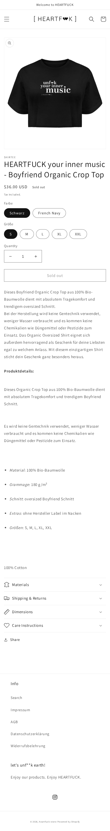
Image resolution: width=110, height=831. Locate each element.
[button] (7, 19)
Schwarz (17, 213)
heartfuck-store (48, 821)
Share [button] (15, 639)
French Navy (49, 213)
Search (16, 697)
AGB (14, 721)
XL (59, 234)
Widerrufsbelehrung (28, 745)
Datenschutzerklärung (30, 733)
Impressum (20, 709)
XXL (78, 234)
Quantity (10, 246)
